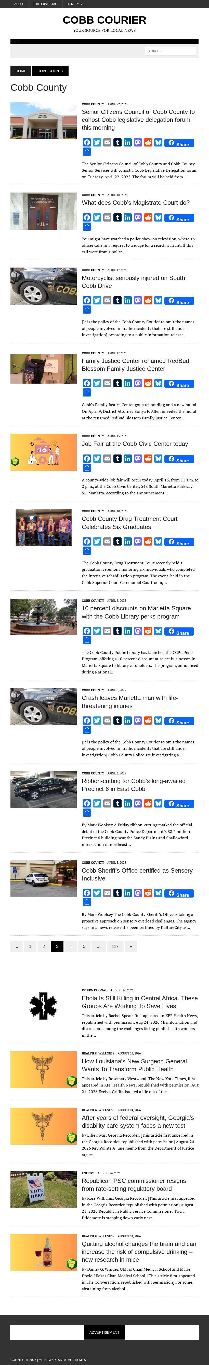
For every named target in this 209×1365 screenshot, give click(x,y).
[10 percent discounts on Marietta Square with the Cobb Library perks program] (43, 632)
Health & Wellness (98, 1053)
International (94, 990)
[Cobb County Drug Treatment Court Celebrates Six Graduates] (43, 542)
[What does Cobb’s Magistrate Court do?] (43, 226)
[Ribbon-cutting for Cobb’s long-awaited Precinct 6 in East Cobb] (43, 804)
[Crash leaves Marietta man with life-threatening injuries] (43, 721)
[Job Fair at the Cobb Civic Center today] (43, 467)
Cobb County (93, 104)
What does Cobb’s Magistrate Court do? (136, 202)
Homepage (75, 4)
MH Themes (77, 1360)
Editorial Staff (46, 4)
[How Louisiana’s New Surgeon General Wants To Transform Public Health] (43, 1085)
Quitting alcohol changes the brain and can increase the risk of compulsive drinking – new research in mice (139, 1251)
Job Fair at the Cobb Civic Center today (135, 443)
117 (115, 946)
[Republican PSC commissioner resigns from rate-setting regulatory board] (43, 1204)
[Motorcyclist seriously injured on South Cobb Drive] (43, 301)
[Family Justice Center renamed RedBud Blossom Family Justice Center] (43, 384)
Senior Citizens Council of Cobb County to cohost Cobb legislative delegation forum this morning (138, 119)
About (19, 4)
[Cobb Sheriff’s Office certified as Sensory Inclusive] (43, 894)
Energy (88, 1173)
